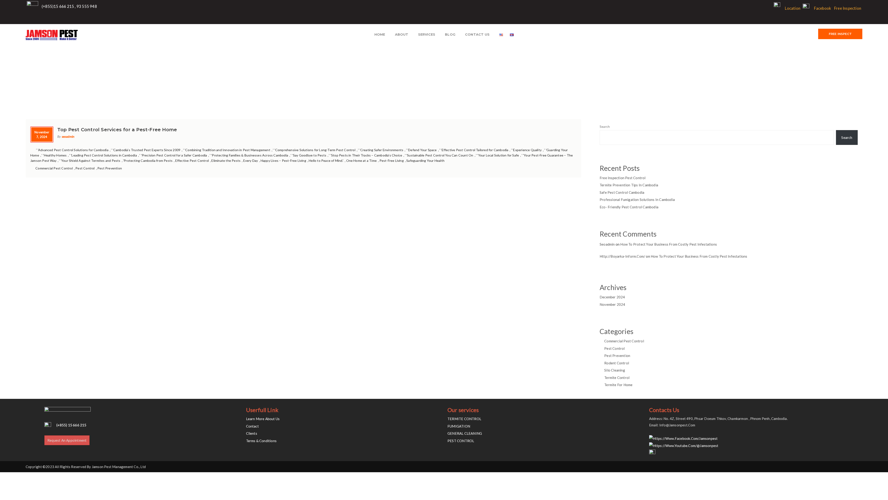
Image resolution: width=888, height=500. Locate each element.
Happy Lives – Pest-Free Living (283, 160)
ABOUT (401, 34)
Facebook (822, 8)
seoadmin (68, 136)
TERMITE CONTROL (464, 419)
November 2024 (612, 304)
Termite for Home (618, 385)
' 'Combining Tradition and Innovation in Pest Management (226, 150)
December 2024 (612, 297)
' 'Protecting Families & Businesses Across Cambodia (249, 155)
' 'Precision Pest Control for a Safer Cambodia (173, 155)
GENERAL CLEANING (464, 433)
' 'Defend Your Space (421, 150)
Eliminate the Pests (225, 160)
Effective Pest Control (192, 160)
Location (792, 8)
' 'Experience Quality (526, 150)
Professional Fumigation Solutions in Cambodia (637, 199)
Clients (251, 433)
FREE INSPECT (840, 34)
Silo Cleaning (614, 370)
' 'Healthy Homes (54, 155)
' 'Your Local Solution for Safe (497, 155)
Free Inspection (847, 8)
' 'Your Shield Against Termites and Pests (89, 160)
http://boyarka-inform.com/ (622, 256)
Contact (252, 426)
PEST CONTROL (460, 441)
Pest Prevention (109, 168)
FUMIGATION (458, 426)
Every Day (250, 160)
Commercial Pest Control (54, 168)
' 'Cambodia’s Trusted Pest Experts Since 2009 (145, 150)
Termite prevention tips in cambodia (629, 185)
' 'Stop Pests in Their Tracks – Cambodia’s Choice (365, 155)
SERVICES (426, 34)
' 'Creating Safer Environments (380, 150)
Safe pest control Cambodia (622, 192)
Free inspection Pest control (623, 178)
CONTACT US (477, 34)
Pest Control (85, 168)
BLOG (450, 34)
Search (605, 126)
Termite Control (616, 377)
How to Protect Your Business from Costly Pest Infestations (668, 244)
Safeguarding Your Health (425, 160)
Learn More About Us (263, 419)
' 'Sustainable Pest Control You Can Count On (439, 155)
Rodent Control (616, 363)
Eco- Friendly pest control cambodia (629, 207)
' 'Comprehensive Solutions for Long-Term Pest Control (314, 150)
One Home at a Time (361, 160)
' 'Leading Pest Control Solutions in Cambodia (103, 155)
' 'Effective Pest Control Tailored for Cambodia (473, 150)
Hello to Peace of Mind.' (326, 160)
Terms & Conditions (261, 441)
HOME (379, 34)
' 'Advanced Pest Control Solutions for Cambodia (72, 150)
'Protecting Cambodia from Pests (148, 160)
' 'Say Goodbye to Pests (308, 155)
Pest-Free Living (391, 160)
